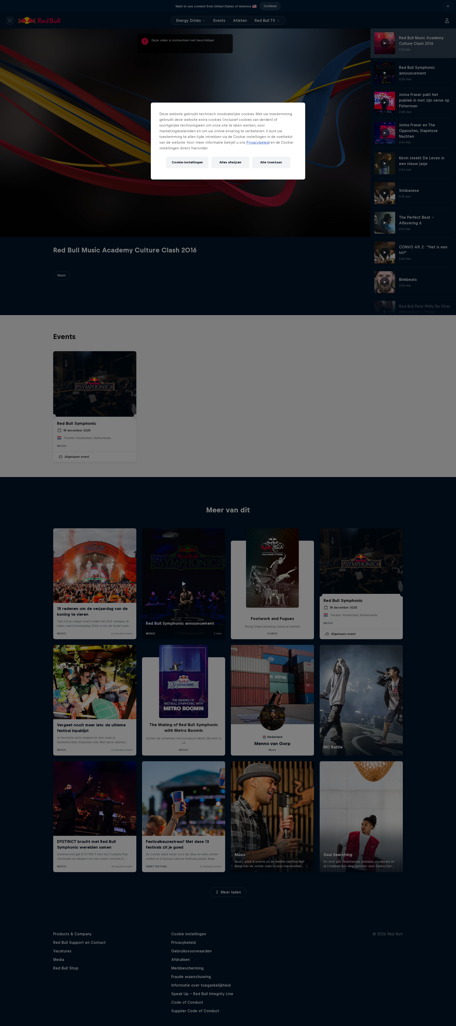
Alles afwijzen (230, 162)
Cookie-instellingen (187, 162)
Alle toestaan (271, 162)
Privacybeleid (258, 142)
